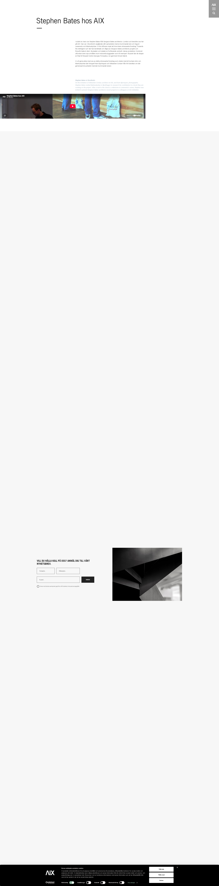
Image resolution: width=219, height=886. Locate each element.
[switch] (88, 882)
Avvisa (161, 880)
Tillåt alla (161, 869)
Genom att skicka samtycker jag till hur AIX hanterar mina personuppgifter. (60, 586)
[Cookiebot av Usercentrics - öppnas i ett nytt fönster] (50, 882)
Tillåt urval (161, 875)
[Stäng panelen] (177, 867)
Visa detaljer (131, 882)
